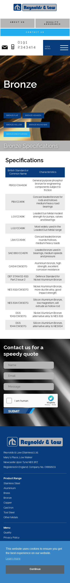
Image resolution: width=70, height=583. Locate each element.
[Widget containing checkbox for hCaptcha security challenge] (31, 400)
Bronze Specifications (16, 134)
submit (14, 411)
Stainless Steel (12, 483)
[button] (56, 47)
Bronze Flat (12, 115)
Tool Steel (9, 512)
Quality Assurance (52, 23)
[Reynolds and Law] (35, 442)
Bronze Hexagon (33, 115)
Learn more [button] (13, 558)
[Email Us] (5, 47)
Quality (7, 532)
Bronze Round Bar (38, 125)
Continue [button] (35, 569)
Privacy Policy (12, 537)
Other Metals (11, 517)
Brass (7, 493)
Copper (8, 503)
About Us (17, 22)
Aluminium (10, 488)
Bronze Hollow (14, 125)
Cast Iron (8, 508)
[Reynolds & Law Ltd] (35, 7)
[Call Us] (12, 46)
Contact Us (35, 32)
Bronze (8, 498)
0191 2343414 (27, 44)
